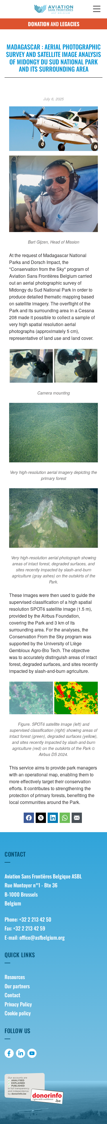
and (53, 24)
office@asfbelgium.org (42, 937)
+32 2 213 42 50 (35, 919)
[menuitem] (53, 977)
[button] (96, 9)
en (81, 8)
